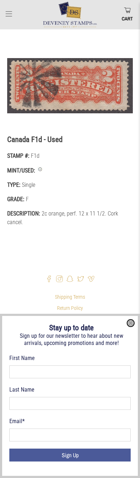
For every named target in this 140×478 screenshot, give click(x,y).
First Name (22, 358)
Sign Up (70, 455)
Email (17, 421)
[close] (130, 323)
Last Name (21, 389)
